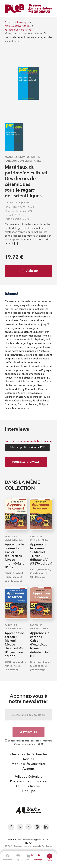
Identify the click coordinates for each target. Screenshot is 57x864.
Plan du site (14, 840)
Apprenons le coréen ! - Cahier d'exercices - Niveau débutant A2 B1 (39, 645)
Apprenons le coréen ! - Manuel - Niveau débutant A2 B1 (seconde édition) (14, 645)
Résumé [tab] (11, 294)
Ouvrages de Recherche (28, 754)
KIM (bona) (36, 573)
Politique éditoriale (28, 776)
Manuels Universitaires (22, 157)
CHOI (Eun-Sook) (14, 573)
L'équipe (28, 791)
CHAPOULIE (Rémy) (18, 202)
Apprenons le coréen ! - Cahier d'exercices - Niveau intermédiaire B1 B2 (15, 556)
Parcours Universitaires (23, 161)
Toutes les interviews (25, 462)
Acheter (32, 271)
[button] (49, 856)
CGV (45, 840)
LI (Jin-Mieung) (13, 577)
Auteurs (28, 768)
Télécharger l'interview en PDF (27, 447)
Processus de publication (28, 781)
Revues (28, 759)
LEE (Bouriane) (13, 581)
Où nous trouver (28, 786)
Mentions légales (32, 840)
